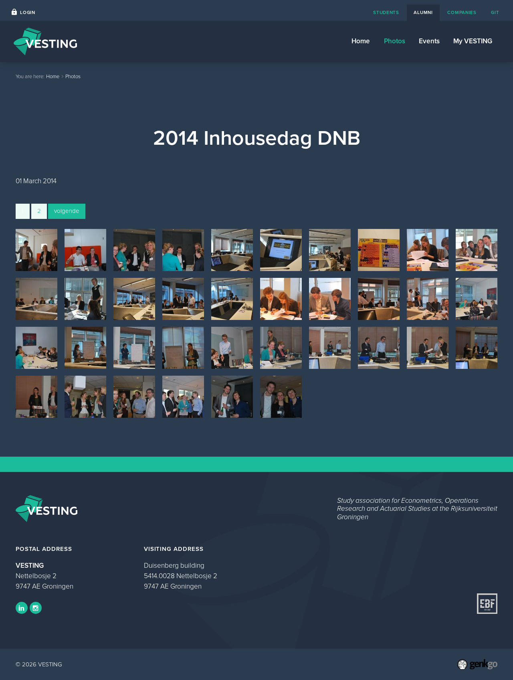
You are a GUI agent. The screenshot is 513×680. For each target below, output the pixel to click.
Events (429, 41)
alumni (423, 12)
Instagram (36, 608)
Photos (394, 41)
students (386, 12)
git (495, 12)
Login (27, 12)
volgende (66, 210)
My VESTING (472, 41)
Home (360, 41)
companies (461, 12)
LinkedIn (22, 608)
